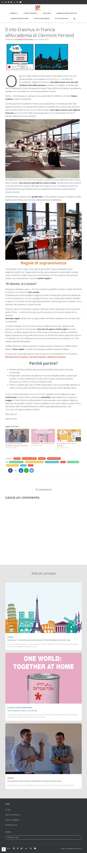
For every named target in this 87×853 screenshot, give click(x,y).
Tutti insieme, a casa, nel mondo (42, 443)
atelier (53, 186)
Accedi (8, 810)
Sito (3, 2)
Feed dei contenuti (12, 815)
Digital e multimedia (41, 18)
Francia (30, 465)
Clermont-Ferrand (26, 179)
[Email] (31, 470)
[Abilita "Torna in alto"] (83, 848)
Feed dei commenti (12, 820)
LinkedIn (11, 2)
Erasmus (54, 79)
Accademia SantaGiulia (52, 462)
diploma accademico (12, 465)
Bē (14, 2)
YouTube (20, 2)
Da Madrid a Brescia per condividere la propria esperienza (16, 444)
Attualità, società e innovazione (19, 707)
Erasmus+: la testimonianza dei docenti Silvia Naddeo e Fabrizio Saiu (39, 640)
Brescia (63, 462)
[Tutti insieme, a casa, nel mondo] (43, 435)
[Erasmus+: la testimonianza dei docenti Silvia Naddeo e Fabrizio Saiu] (43, 608)
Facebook (8, 2)
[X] (15, 470)
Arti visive (47, 13)
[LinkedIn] (21, 470)
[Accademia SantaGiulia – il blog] (43, 8)
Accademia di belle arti (16, 462)
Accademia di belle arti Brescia (34, 462)
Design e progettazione (20, 18)
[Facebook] (10, 470)
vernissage (10, 409)
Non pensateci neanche (16, 357)
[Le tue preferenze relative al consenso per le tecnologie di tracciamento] (4, 849)
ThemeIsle (78, 849)
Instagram (6, 2)
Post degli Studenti (29, 458)
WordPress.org (11, 825)
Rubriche (13, 13)
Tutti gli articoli (61, 18)
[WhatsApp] (26, 470)
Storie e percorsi (30, 13)
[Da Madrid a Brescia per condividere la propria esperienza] (17, 435)
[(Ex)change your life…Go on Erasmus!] (69, 435)
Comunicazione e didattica (66, 13)
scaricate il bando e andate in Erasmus (47, 357)
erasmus (23, 465)
